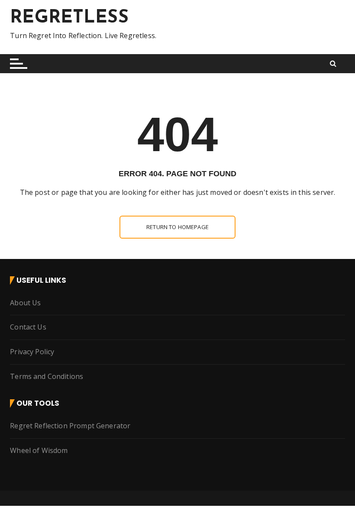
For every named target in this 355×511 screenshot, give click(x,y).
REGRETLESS (69, 18)
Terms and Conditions (46, 376)
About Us (25, 302)
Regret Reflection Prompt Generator (70, 425)
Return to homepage (177, 227)
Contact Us (28, 327)
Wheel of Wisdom (39, 450)
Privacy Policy (32, 351)
